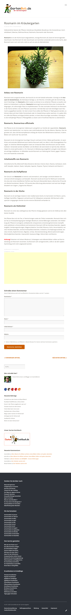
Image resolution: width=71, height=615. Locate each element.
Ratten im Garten (9, 590)
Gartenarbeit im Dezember (11, 535)
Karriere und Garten (9, 488)
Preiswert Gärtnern (9, 494)
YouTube (12, 389)
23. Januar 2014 (8, 26)
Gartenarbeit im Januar (10, 514)
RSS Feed (19, 389)
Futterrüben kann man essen (11, 409)
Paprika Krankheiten (10, 576)
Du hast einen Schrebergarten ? (13, 502)
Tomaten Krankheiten (10, 575)
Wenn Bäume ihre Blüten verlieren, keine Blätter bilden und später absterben (32, 454)
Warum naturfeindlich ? (10, 500)
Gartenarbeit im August (10, 528)
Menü (66, 5)
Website (6, 334)
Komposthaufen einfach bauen (12, 556)
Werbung (36, 608)
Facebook (5, 389)
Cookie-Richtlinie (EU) (10, 610)
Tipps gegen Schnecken (10, 593)
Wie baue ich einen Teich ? (11, 552)
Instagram (9, 389)
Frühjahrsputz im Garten (11, 486)
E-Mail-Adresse (8, 326)
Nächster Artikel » (59, 358)
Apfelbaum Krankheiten (11, 580)
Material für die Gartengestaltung (13, 558)
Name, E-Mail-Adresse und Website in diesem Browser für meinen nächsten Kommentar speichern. (32, 342)
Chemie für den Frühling (11, 490)
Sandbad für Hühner (9, 418)
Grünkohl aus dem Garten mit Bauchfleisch (15, 399)
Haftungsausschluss (25, 608)
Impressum (54, 608)
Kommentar (8, 296)
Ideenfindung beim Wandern (12, 505)
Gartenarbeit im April (10, 520)
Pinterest (16, 389)
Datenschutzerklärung (10, 608)
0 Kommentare (17, 26)
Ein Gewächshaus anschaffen (12, 563)
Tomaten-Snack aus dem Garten (12, 406)
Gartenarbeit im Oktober (11, 532)
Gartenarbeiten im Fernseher (12, 503)
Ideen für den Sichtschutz (11, 554)
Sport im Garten (8, 498)
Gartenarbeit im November (11, 533)
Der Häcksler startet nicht (18, 461)
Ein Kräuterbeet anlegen (11, 548)
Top (65, 610)
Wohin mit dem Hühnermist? (11, 421)
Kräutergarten (15, 249)
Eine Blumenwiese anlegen (11, 546)
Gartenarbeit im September (11, 530)
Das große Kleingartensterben (12, 496)
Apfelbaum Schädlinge (10, 578)
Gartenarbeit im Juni (10, 524)
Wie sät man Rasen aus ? (11, 544)
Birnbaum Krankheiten (10, 588)
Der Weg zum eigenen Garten (12, 492)
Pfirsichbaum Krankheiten (11, 582)
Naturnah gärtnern (9, 484)
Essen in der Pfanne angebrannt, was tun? (15, 404)
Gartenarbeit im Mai (9, 522)
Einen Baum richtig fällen (11, 565)
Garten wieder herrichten (11, 550)
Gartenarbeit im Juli (9, 526)
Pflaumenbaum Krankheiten (12, 584)
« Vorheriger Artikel (12, 358)
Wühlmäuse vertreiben (10, 592)
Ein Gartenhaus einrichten (11, 562)
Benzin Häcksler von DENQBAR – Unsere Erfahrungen (25, 459)
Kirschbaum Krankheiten (11, 586)
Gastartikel (45, 608)
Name (6, 319)
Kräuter (12, 251)
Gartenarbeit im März (10, 518)
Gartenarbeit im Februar (11, 516)
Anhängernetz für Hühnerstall (12, 416)
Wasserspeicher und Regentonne (13, 560)
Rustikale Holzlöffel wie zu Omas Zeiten (14, 402)
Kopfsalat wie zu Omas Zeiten (11, 411)
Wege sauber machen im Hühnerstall (14, 413)
